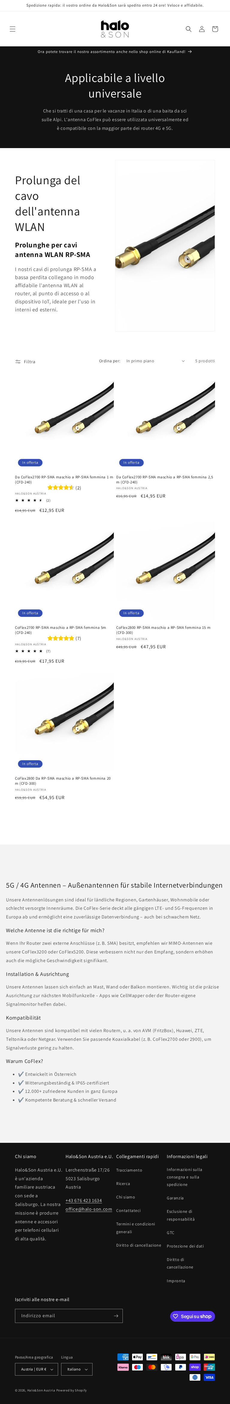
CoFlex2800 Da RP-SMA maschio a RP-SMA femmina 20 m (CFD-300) (63, 781)
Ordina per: (109, 360)
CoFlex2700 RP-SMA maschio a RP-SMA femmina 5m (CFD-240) (60, 630)
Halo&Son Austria (41, 1390)
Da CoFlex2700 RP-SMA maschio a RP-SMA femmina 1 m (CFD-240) (64, 480)
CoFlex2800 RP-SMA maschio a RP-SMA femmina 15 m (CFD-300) (163, 630)
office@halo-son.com (89, 1209)
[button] (12, 29)
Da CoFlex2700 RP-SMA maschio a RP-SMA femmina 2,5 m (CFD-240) (164, 480)
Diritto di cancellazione (138, 1245)
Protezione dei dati (185, 1246)
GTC (171, 1232)
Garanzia (175, 1198)
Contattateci (128, 1210)
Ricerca (123, 1183)
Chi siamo (125, 1197)
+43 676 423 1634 (84, 1200)
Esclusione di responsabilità (181, 1215)
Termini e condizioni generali (135, 1227)
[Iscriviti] (115, 1316)
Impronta (176, 1280)
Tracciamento (129, 1170)
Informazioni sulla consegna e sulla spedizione (184, 1177)
